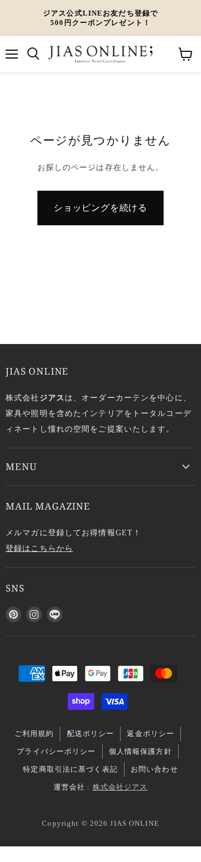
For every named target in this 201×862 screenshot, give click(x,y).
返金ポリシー (150, 733)
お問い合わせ (154, 769)
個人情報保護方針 (140, 751)
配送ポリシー (90, 733)
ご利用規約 (34, 733)
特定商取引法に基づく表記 (70, 769)
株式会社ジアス (120, 787)
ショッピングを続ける (100, 208)
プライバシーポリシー (56, 751)
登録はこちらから (39, 548)
